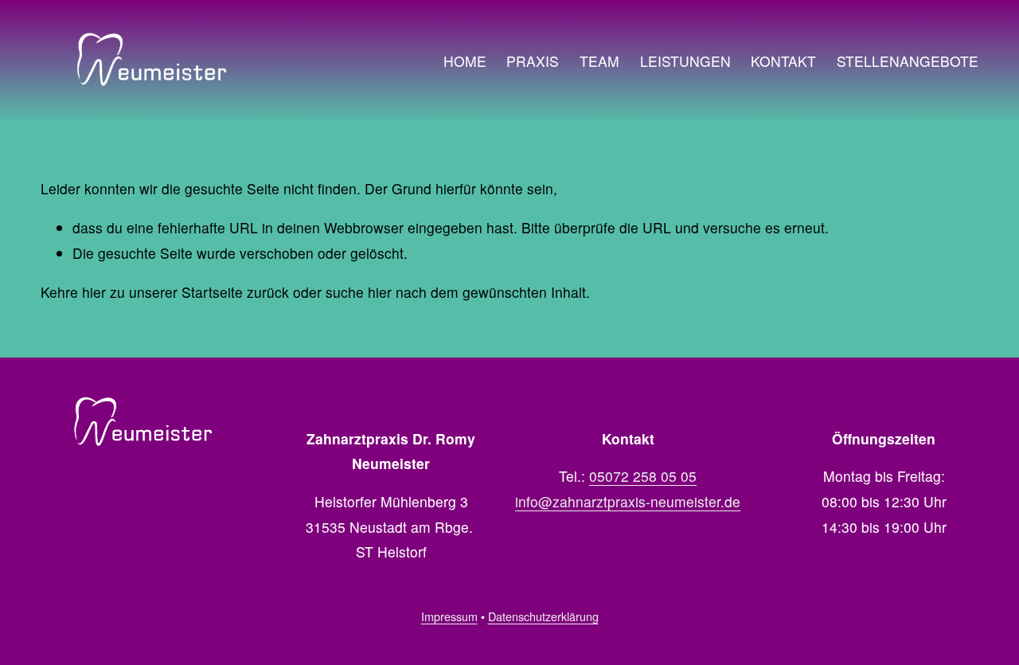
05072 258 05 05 (643, 476)
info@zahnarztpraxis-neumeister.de (627, 501)
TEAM (599, 61)
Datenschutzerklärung (543, 616)
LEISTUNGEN (685, 61)
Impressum (449, 616)
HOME (464, 61)
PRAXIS (532, 61)
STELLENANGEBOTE (907, 61)
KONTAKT (783, 61)
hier (94, 292)
